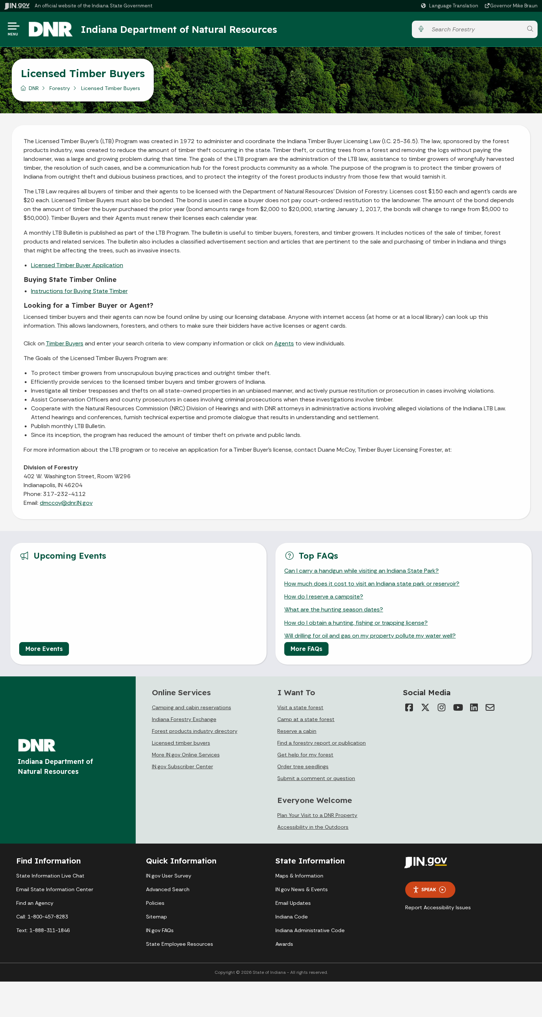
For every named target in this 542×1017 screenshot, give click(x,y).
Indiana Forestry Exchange (184, 719)
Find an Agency (34, 903)
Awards (284, 944)
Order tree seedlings (303, 766)
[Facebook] (409, 707)
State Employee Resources (179, 944)
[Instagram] (441, 707)
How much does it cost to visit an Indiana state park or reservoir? (371, 583)
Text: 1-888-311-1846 (43, 930)
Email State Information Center (54, 889)
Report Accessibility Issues (438, 907)
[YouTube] (457, 707)
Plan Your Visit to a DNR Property (317, 815)
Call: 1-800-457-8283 (42, 916)
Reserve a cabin (296, 731)
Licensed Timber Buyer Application (77, 265)
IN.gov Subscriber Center (182, 766)
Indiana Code (291, 916)
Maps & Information (299, 875)
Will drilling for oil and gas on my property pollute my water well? (370, 635)
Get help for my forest (305, 754)
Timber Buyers (64, 343)
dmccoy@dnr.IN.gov (66, 503)
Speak (428, 889)
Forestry (59, 88)
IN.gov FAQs (160, 930)
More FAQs (306, 648)
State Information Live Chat (50, 875)
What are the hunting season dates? (333, 609)
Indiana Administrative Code (310, 930)
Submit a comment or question (316, 778)
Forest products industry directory (194, 731)
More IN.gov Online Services (186, 754)
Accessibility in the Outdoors (312, 827)
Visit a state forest (300, 707)
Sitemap (156, 916)
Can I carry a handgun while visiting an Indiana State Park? (361, 571)
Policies (155, 903)
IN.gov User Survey (168, 875)
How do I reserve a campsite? (323, 596)
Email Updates (293, 903)
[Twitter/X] (425, 707)
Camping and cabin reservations (191, 707)
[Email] (490, 707)
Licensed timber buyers (181, 743)
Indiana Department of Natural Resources (179, 29)
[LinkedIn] (474, 707)
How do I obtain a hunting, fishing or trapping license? (356, 623)
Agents (284, 343)
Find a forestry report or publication (321, 743)
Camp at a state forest (305, 719)
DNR (34, 88)
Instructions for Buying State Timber (79, 291)
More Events (44, 648)
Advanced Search (168, 889)
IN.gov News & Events (301, 889)
